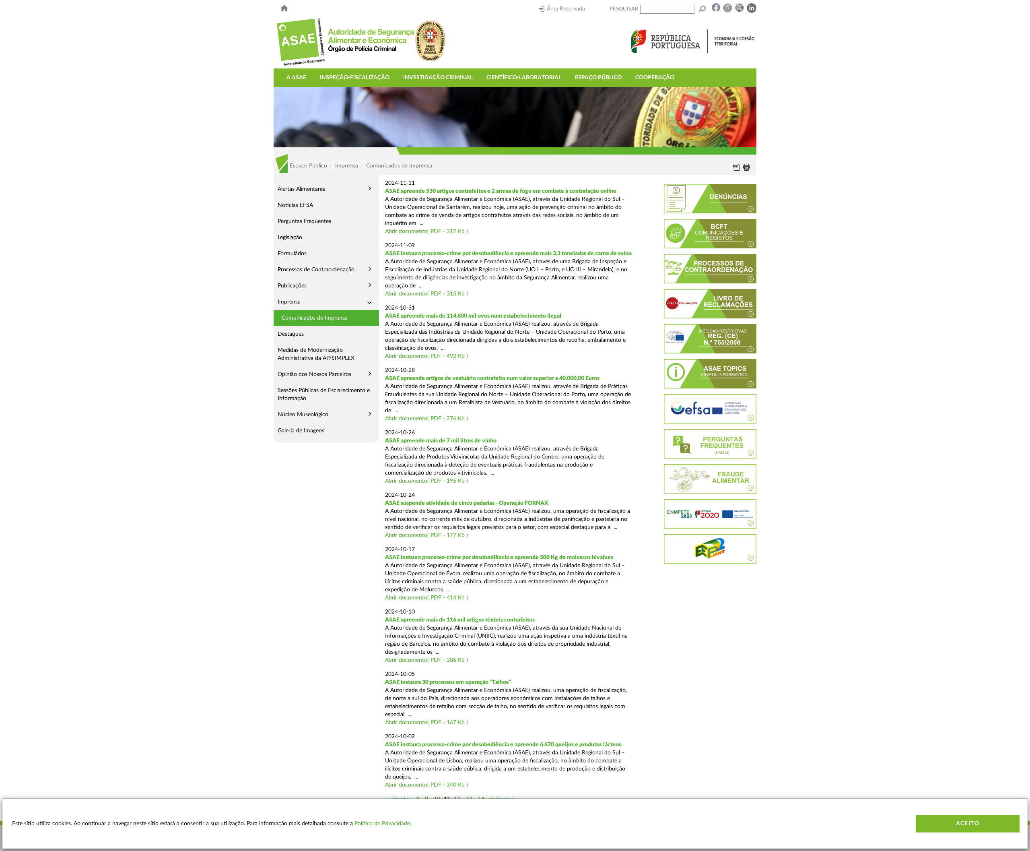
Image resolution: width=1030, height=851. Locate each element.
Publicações (292, 286)
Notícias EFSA (295, 205)
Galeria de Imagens (301, 431)
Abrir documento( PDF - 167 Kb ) (426, 722)
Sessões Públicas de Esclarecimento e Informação (324, 394)
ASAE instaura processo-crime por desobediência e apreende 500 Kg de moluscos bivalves (499, 557)
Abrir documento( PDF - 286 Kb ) (426, 660)
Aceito (967, 823)
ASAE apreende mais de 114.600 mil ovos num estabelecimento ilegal (473, 316)
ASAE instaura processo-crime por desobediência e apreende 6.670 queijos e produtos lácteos (503, 745)
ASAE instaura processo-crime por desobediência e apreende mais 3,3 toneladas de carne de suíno (508, 253)
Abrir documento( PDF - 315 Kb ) (426, 294)
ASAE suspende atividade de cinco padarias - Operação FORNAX (466, 503)
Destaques (291, 334)
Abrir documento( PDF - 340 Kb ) (426, 785)
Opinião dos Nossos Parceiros (314, 374)
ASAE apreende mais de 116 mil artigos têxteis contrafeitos (460, 620)
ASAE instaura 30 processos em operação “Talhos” (448, 682)
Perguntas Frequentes (304, 221)
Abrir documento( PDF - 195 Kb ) (426, 481)
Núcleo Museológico (303, 414)
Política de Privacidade (382, 823)
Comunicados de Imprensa (315, 318)
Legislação (290, 237)
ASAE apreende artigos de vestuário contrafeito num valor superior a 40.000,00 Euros (492, 378)
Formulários (292, 253)
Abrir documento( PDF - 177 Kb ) (426, 535)
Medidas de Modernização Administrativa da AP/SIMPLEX (316, 354)
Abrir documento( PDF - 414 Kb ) (426, 598)
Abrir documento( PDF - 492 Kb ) (426, 356)
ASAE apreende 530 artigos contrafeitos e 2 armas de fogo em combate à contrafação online (500, 191)
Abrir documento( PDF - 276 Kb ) (426, 418)
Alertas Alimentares (301, 189)
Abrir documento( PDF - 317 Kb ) (426, 231)
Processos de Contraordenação (316, 270)
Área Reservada (566, 9)
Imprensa (289, 302)
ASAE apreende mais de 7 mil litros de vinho (440, 441)
